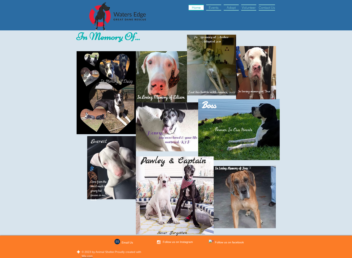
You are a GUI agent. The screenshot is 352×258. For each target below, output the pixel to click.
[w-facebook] (211, 242)
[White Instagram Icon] (158, 242)
